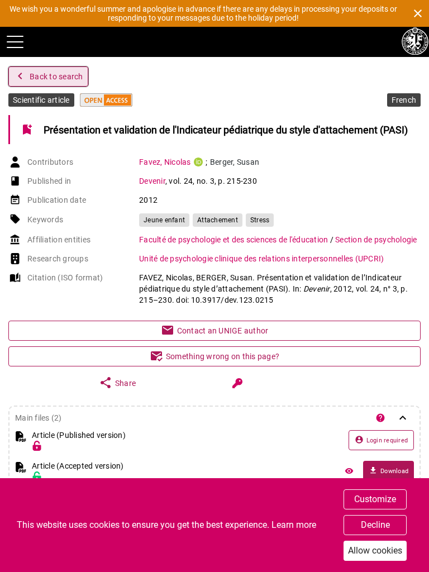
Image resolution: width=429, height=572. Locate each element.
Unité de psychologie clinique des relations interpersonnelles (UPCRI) (261, 258)
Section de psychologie (376, 239)
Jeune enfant (164, 220)
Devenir (152, 181)
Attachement (217, 220)
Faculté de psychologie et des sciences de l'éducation (234, 239)
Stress (260, 220)
